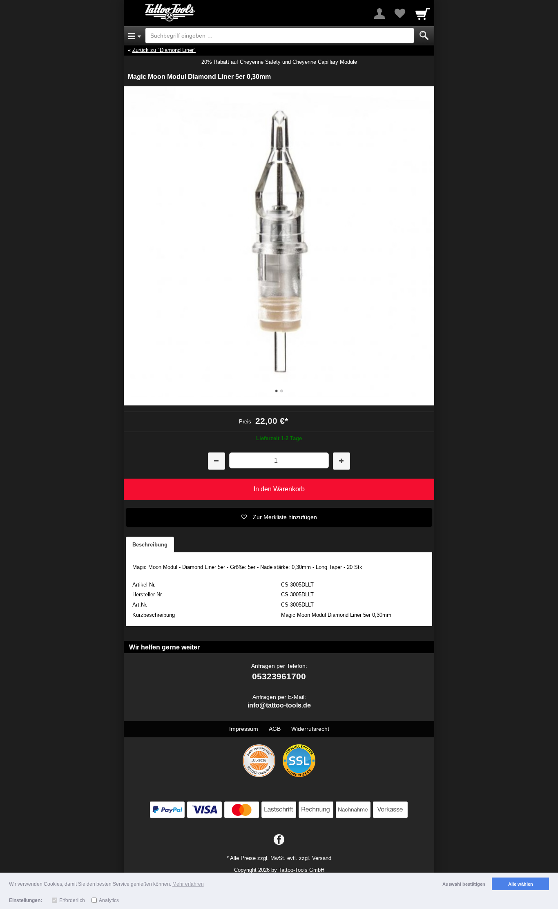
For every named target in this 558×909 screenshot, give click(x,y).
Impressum (243, 728)
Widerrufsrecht (310, 728)
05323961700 (279, 676)
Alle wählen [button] (520, 884)
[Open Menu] (134, 35)
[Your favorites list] (400, 13)
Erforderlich (72, 900)
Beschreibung (149, 545)
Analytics (109, 900)
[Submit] (424, 35)
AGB (275, 728)
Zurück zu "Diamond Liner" (164, 50)
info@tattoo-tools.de (279, 705)
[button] (279, 517)
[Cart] (422, 13)
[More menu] (379, 13)
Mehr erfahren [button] (188, 884)
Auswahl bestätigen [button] (463, 884)
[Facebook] (279, 840)
